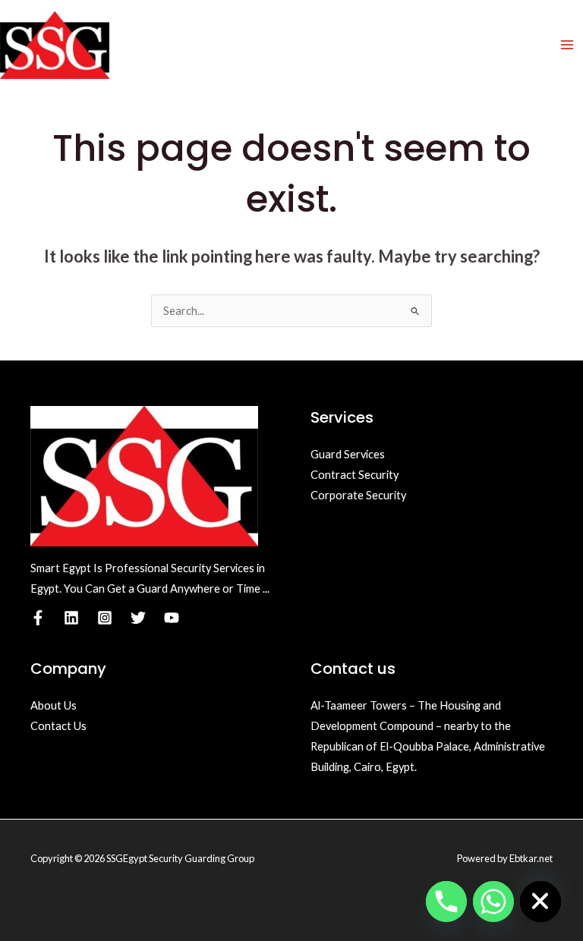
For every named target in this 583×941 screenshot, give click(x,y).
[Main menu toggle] (567, 45)
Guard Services (347, 454)
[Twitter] (138, 617)
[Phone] (446, 901)
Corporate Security (358, 495)
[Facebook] (38, 617)
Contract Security (354, 474)
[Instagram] (104, 617)
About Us (53, 705)
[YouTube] (171, 617)
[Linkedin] (71, 617)
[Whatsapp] (493, 901)
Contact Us (58, 725)
